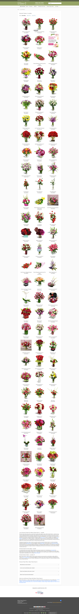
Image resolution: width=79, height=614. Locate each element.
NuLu (32, 581)
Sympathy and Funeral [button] (41, 6)
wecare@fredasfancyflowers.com (22, 603)
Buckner (40, 580)
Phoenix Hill (56, 581)
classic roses (43, 537)
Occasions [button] (30, 6)
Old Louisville (25, 581)
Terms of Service (31, 610)
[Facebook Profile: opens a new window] (60, 600)
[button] (77, 610)
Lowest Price (34, 15)
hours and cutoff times (26, 557)
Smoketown (55, 580)
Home (18, 9)
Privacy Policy (36, 610)
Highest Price (29, 15)
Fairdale (37, 580)
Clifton (52, 580)
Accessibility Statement (42, 610)
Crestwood (24, 580)
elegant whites (42, 543)
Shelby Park (52, 581)
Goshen (31, 580)
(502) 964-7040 (20, 602)
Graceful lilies (53, 550)
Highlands (20, 581)
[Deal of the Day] (53, 40)
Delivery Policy (48, 610)
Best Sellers (24, 15)
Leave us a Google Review (57, 602)
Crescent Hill (35, 581)
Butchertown (29, 581)
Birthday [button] (35, 6)
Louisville (58, 579)
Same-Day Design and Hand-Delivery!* (24, 0)
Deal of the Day (22, 6)
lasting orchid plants (37, 552)
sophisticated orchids (55, 543)
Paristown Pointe (23, 582)
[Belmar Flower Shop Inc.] (24, 3)
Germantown (48, 580)
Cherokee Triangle (44, 581)
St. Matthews (39, 581)
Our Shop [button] (56, 6)
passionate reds (28, 543)
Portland (48, 581)
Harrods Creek (44, 580)
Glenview (34, 580)
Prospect (20, 580)
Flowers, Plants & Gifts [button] (50, 6)
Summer (27, 6)
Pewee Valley (28, 580)
